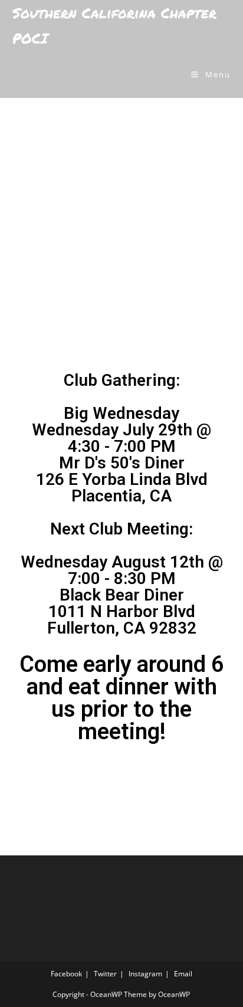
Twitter (105, 974)
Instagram (145, 974)
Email (183, 974)
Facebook (66, 974)
